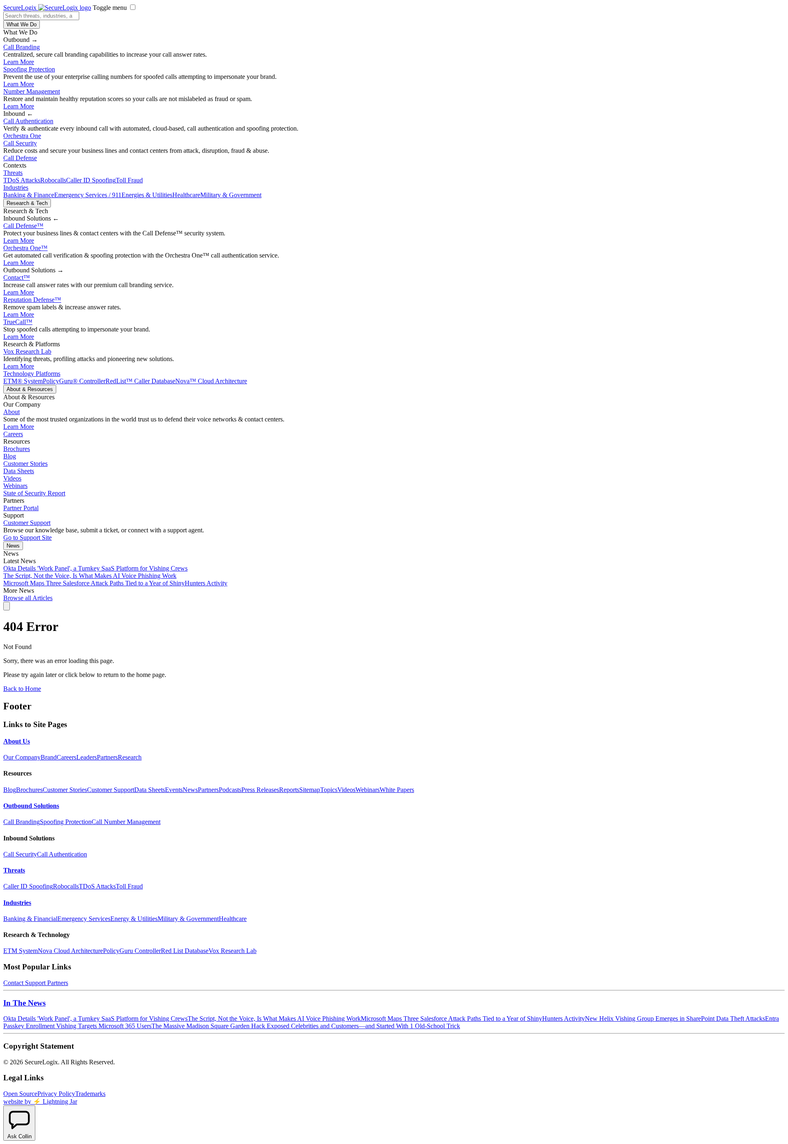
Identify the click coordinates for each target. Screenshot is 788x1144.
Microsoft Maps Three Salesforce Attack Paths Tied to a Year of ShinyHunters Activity (115, 583)
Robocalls (53, 180)
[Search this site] (6, 606)
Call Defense (20, 157)
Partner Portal (21, 507)
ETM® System (23, 380)
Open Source (20, 1093)
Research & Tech (27, 203)
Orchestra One (22, 135)
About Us (16, 741)
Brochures (16, 448)
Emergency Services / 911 (87, 194)
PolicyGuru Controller (132, 950)
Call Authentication (28, 120)
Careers (13, 433)
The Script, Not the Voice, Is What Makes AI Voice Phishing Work (89, 575)
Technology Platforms (31, 373)
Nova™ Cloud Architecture (211, 380)
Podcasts (230, 789)
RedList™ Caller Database (140, 380)
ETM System (20, 950)
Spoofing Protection (29, 69)
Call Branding (21, 47)
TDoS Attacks (21, 180)
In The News (24, 1003)
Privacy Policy (56, 1093)
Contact (16, 277)
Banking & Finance (28, 194)
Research (130, 757)
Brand (49, 757)
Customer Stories (25, 463)
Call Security (20, 143)
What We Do (22, 24)
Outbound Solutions (31, 805)
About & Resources (30, 389)
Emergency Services (83, 918)
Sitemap (309, 789)
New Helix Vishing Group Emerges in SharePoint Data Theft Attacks (675, 1018)
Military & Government (230, 194)
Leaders (86, 757)
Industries (15, 187)
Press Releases (260, 789)
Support (35, 982)
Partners (107, 757)
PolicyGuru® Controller (74, 380)
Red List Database (184, 950)
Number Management (31, 91)
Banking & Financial (30, 918)
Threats (13, 172)
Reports (289, 789)
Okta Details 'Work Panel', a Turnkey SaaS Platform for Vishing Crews (95, 568)
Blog (9, 456)
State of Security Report (34, 493)
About (11, 411)
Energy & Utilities (134, 918)
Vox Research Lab (27, 351)
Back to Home (22, 688)
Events (174, 789)
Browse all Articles (28, 597)
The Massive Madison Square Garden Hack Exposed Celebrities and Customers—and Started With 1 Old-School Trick (305, 1025)
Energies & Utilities (146, 194)
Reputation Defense (32, 299)
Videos (12, 478)
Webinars (15, 485)
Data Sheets (18, 470)
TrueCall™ (17, 321)
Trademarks (90, 1093)
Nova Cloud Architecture (70, 950)
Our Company (22, 757)
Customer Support (26, 522)
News (13, 546)
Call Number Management (126, 821)
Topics (328, 789)
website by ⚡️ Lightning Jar (40, 1101)
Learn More (18, 61)
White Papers (397, 789)
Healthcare (186, 194)
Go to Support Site (27, 537)
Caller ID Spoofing (91, 180)
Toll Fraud (129, 180)
